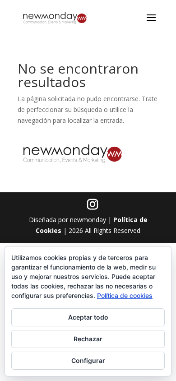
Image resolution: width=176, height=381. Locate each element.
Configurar (88, 360)
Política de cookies (125, 295)
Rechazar (88, 339)
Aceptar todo (88, 317)
